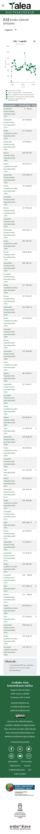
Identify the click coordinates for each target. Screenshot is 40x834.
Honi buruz (13, 762)
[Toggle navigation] (3, 5)
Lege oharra (26, 762)
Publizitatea (15, 766)
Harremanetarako (17, 770)
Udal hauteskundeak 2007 (9, 431)
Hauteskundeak (20, 12)
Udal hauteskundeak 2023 (9, 619)
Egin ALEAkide (20, 774)
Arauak (27, 766)
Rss (29, 770)
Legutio (10, 29)
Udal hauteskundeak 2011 (9, 472)
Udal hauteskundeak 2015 (9, 525)
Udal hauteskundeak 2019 (9, 588)
